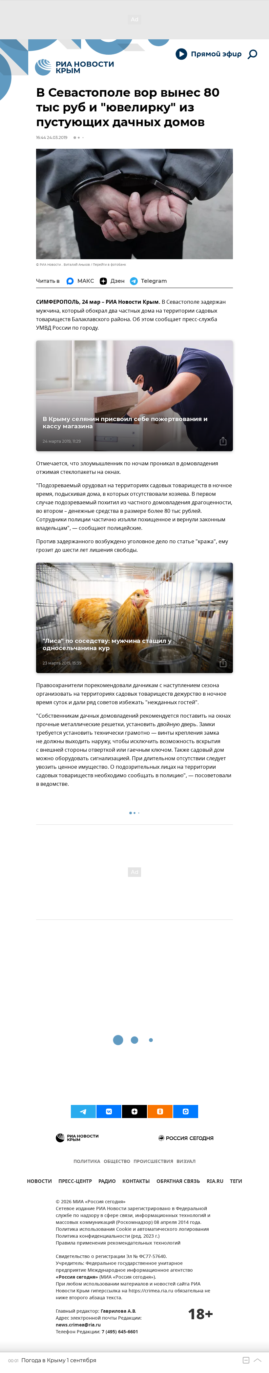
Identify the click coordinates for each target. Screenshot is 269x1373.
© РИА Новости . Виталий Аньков (63, 264)
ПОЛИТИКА (86, 1162)
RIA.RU (215, 1182)
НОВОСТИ (39, 1182)
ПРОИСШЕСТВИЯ (153, 1162)
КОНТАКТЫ (136, 1182)
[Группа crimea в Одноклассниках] (160, 1111)
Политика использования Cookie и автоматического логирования (132, 1229)
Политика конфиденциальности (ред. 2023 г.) (107, 1236)
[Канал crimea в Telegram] (83, 1111)
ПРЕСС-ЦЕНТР (75, 1182)
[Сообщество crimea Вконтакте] (108, 1111)
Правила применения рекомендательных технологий (118, 1243)
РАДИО (107, 1182)
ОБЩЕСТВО (117, 1162)
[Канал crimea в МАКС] (185, 1111)
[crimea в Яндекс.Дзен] (134, 1111)
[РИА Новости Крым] (74, 67)
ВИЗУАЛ (186, 1162)
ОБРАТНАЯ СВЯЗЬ (178, 1182)
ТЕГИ (236, 1182)
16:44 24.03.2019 (51, 137)
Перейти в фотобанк (109, 264)
